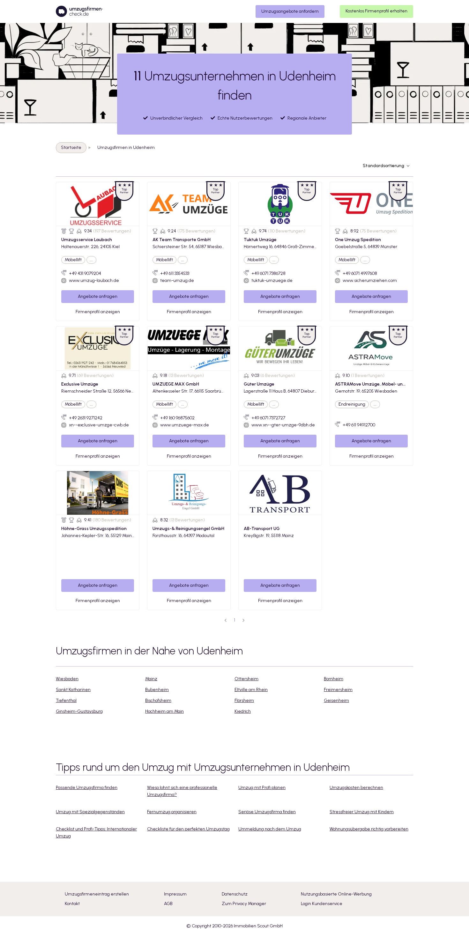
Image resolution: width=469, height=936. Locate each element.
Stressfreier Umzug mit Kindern (362, 811)
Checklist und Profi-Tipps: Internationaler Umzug (96, 832)
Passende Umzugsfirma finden (86, 787)
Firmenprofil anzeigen (98, 311)
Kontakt (72, 903)
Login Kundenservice (321, 903)
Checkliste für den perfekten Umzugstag (188, 829)
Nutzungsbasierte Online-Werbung (336, 894)
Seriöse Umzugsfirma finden (267, 811)
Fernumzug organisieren (172, 811)
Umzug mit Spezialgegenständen (90, 811)
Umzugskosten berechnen (356, 787)
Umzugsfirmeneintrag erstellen (97, 894)
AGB (168, 903)
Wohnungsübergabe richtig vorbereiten (369, 829)
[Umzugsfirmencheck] (79, 11)
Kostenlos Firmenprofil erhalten (376, 11)
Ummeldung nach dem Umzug (269, 829)
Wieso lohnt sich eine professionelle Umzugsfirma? (182, 791)
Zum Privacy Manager (244, 903)
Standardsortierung (383, 165)
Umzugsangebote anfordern (290, 11)
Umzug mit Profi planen (262, 787)
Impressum (175, 894)
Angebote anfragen (97, 296)
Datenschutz (235, 894)
